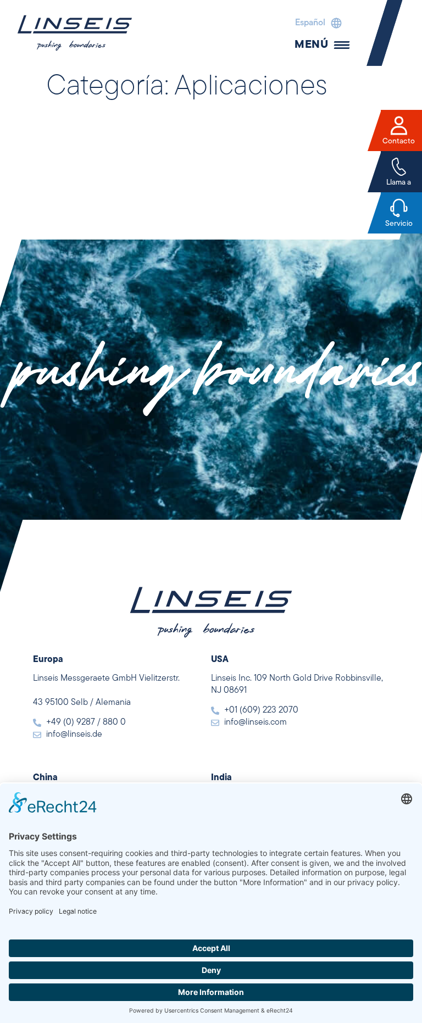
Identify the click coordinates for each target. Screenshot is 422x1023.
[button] (316, 23)
